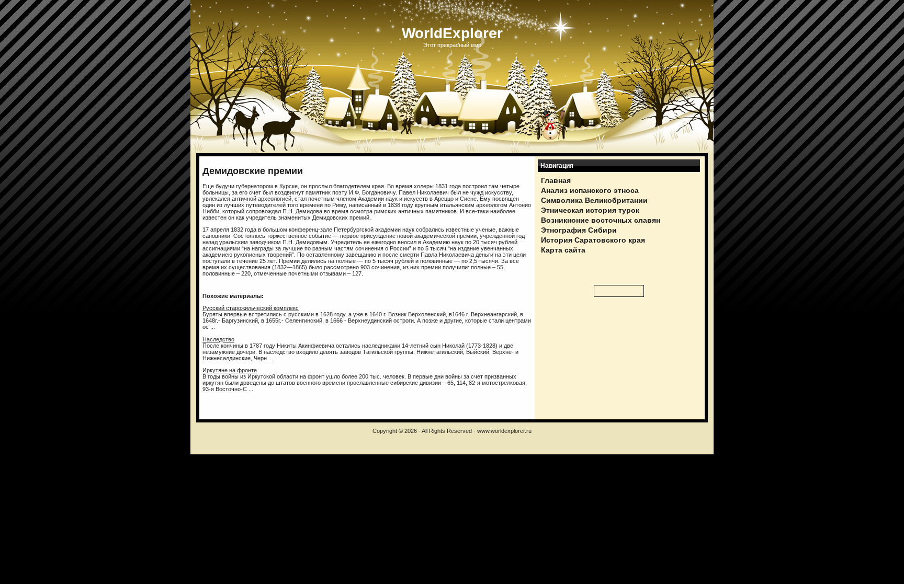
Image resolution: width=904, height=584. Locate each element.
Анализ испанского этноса (590, 190)
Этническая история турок (590, 210)
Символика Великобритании (594, 200)
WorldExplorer (452, 33)
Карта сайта (563, 250)
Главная (556, 180)
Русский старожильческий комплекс (250, 308)
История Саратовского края (593, 240)
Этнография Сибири (579, 230)
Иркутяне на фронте (229, 370)
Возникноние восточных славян (600, 220)
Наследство (218, 339)
